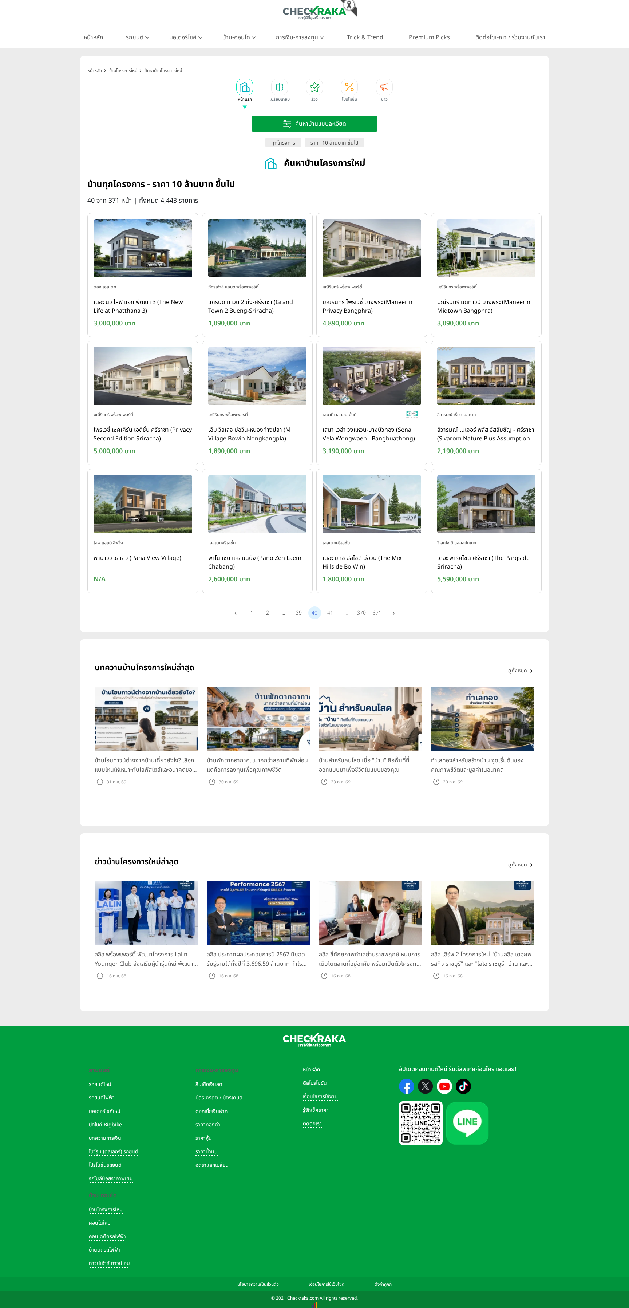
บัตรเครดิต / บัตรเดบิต (218, 1098)
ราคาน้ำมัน (206, 1151)
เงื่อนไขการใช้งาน (320, 1096)
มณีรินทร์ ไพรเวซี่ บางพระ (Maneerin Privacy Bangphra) (367, 306)
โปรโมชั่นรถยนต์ (105, 1165)
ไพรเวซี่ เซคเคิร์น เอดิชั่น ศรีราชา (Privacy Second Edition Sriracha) (143, 434)
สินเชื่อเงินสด (208, 1084)
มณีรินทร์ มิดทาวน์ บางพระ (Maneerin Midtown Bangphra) (483, 306)
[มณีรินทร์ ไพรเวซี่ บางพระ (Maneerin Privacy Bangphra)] (372, 249)
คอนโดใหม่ (100, 1223)
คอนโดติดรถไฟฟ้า (107, 1236)
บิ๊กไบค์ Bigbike (105, 1125)
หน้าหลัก (93, 37)
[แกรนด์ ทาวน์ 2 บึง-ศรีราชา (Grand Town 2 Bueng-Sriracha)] (257, 249)
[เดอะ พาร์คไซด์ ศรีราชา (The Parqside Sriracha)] (486, 505)
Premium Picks (429, 37)
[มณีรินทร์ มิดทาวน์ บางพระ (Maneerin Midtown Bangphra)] (486, 249)
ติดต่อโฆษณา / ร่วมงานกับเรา (510, 37)
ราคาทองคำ (207, 1125)
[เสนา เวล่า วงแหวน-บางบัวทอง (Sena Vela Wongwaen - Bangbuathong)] (372, 378)
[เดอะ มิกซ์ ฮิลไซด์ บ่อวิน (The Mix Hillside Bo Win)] (372, 505)
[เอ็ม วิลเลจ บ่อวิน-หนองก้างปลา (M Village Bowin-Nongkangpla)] (257, 378)
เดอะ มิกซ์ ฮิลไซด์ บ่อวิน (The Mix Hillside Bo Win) (362, 562)
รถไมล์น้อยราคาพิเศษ (111, 1178)
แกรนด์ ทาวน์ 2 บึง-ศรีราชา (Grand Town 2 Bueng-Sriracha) (250, 306)
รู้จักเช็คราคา (316, 1110)
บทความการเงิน (105, 1138)
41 (330, 613)
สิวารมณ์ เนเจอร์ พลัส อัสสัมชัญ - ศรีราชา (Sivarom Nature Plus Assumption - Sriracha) (485, 435)
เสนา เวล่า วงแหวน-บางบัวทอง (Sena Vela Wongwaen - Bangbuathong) (369, 434)
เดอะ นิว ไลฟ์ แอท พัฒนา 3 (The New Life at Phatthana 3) (138, 306)
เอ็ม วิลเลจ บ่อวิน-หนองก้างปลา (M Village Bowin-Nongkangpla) (249, 434)
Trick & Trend (365, 37)
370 (361, 613)
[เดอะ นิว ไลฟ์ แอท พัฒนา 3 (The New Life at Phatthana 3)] (143, 249)
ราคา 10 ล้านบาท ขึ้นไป (334, 143)
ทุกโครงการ (283, 143)
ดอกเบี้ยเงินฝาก (211, 1111)
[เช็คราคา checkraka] (314, 12)
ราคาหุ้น (203, 1138)
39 (299, 613)
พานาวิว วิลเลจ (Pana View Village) (137, 558)
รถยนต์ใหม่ (100, 1084)
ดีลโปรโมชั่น (315, 1083)
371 (377, 613)
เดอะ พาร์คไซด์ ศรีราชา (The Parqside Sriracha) (483, 562)
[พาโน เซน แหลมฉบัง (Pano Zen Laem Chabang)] (257, 505)
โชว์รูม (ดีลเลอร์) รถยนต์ (113, 1151)
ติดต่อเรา (312, 1123)
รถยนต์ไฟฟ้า (102, 1098)
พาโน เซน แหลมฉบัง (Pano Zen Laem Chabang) (254, 562)
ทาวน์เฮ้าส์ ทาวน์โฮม (109, 1263)
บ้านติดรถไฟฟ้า (104, 1250)
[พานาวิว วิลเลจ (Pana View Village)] (143, 505)
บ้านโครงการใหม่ (106, 1209)
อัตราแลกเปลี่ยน (212, 1165)
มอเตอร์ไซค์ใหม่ (104, 1111)
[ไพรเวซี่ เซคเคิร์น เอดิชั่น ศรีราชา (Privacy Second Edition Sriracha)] (143, 378)
